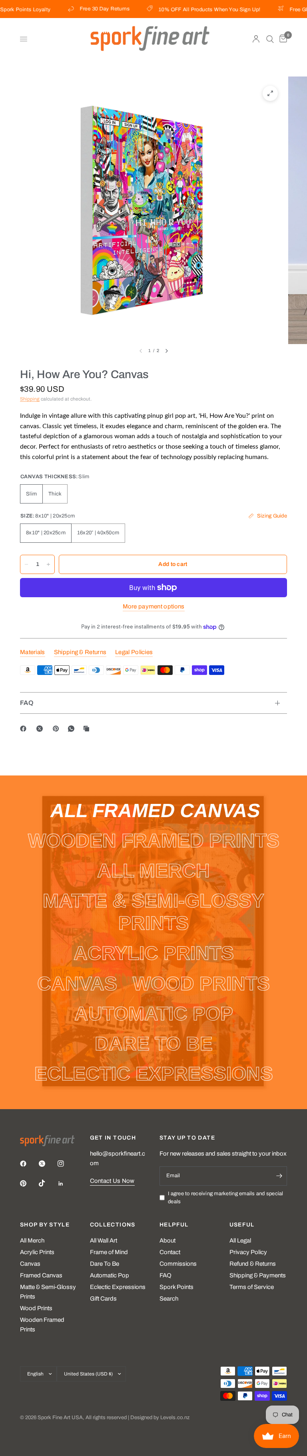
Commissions (178, 1264)
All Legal (240, 1240)
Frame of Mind (109, 1252)
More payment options (154, 606)
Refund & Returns (252, 1264)
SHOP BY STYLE (45, 1225)
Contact (169, 1252)
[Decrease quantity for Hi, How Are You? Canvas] (26, 564)
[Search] (270, 39)
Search (168, 1298)
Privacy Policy (248, 1252)
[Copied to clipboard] (88, 728)
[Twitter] (47, 1163)
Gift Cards (103, 1298)
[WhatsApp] (73, 728)
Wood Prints (36, 1308)
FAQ (27, 702)
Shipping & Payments (257, 1275)
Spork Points (176, 1287)
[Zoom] (270, 93)
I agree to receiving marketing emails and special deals (225, 1198)
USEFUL (242, 1225)
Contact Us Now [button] (112, 1181)
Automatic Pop (109, 1275)
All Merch (32, 1240)
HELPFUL (174, 1225)
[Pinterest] (57, 728)
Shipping (30, 399)
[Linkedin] (66, 1183)
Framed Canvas (41, 1275)
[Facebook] (25, 728)
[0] (282, 39)
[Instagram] (66, 1163)
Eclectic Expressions (118, 1287)
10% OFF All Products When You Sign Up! (199, 9)
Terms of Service (251, 1287)
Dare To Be (104, 1264)
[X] (41, 728)
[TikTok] (47, 1183)
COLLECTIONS (113, 1225)
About (167, 1240)
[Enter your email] (279, 1176)
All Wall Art (103, 1240)
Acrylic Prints (37, 1252)
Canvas (30, 1264)
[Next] (166, 351)
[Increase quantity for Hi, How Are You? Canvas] (48, 564)
